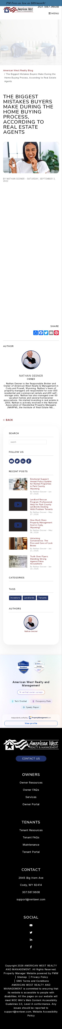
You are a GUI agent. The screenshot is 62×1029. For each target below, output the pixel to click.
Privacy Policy (39, 977)
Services (31, 797)
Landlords (29, 597)
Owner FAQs (31, 789)
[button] (11, 461)
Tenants (42, 597)
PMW (55, 973)
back (9, 419)
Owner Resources (31, 782)
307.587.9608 (48, 6)
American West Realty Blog (18, 70)
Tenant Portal (31, 851)
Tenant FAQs (31, 837)
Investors (15, 597)
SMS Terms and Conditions (32, 980)
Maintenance (31, 844)
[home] (18, 9)
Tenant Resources (31, 830)
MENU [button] (55, 13)
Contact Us (31, 758)
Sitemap (22, 977)
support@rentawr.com (31, 899)
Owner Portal (31, 804)
